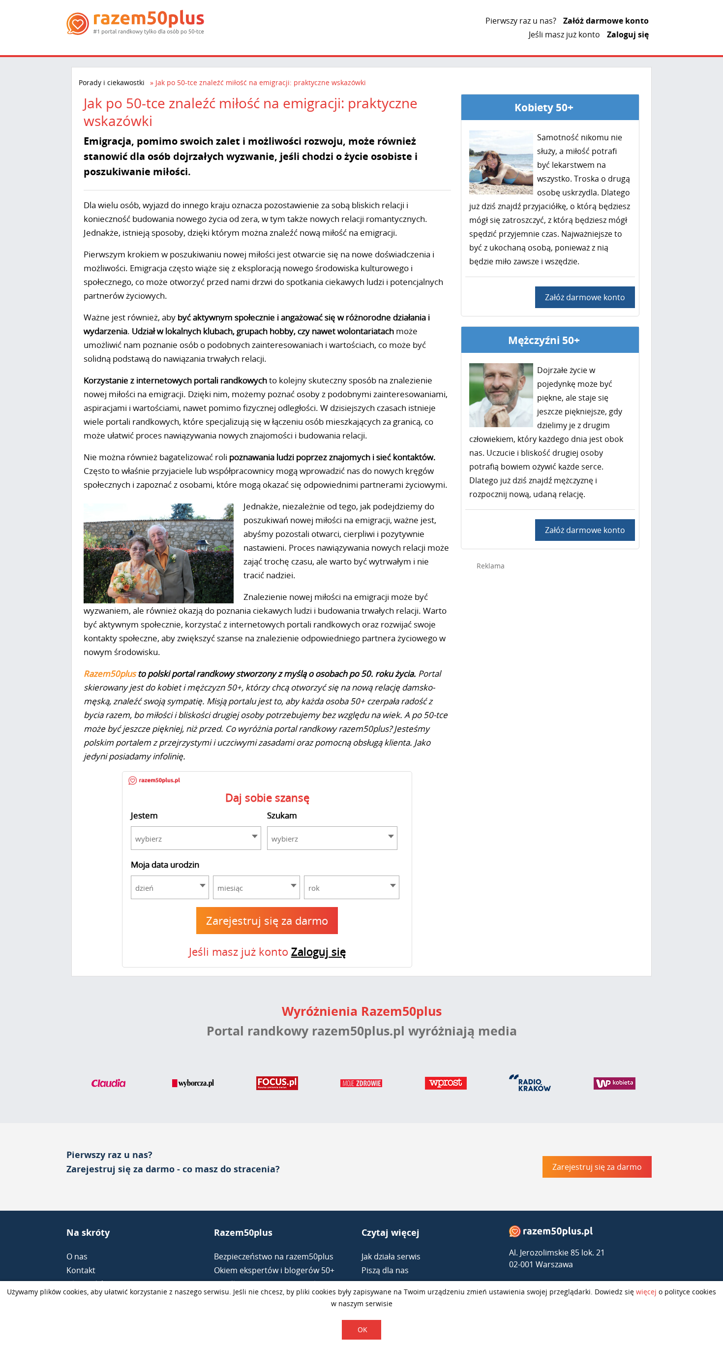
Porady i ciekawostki (112, 82)
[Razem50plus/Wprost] (446, 1085)
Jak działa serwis (391, 1256)
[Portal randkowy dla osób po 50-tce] (135, 22)
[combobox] (196, 838)
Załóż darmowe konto (606, 20)
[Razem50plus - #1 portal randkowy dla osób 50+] (551, 1233)
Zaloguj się (628, 34)
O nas (77, 1256)
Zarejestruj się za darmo (267, 920)
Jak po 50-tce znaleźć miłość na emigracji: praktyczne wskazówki (260, 82)
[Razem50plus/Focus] (277, 1085)
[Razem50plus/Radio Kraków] (530, 1085)
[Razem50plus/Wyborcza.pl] (193, 1085)
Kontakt (80, 1270)
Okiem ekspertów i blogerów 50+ (274, 1270)
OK (362, 1329)
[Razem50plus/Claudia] (108, 1085)
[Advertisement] (550, 734)
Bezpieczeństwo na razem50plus (273, 1256)
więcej (646, 1291)
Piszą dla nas (385, 1270)
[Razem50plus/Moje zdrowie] (361, 1085)
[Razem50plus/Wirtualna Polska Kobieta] (614, 1085)
